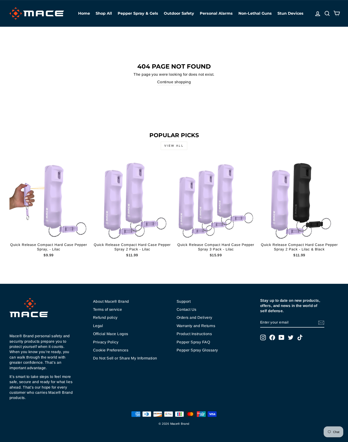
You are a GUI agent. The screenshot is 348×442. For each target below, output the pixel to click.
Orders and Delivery (194, 317)
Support (184, 301)
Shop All (104, 13)
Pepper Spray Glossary (197, 350)
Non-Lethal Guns (255, 13)
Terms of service (107, 309)
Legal (98, 326)
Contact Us (186, 309)
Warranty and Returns (196, 326)
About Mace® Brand (111, 301)
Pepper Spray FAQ (193, 342)
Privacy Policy (105, 342)
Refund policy (105, 317)
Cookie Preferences (110, 350)
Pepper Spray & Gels (138, 13)
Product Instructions (194, 334)
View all (174, 145)
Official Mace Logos (110, 334)
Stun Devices (290, 13)
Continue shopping (174, 82)
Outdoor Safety (179, 13)
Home (84, 13)
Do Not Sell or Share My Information (125, 358)
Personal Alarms (216, 13)
